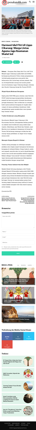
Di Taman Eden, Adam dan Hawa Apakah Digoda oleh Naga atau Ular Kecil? (16, 281)
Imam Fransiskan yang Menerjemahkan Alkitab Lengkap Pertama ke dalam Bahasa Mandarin (11, 399)
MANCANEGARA (16, 423)
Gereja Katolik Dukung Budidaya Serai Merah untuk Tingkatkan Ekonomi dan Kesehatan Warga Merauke (27, 200)
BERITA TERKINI (6, 41)
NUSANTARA (15, 41)
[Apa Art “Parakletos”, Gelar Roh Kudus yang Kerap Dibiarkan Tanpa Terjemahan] (28, 410)
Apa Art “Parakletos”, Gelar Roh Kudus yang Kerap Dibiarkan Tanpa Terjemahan (12, 411)
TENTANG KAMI (24, 425)
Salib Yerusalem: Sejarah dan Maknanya (13, 301)
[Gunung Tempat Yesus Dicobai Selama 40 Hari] (18, 314)
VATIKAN (23, 423)
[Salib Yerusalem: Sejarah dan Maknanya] (18, 295)
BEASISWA (23, 265)
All (18, 265)
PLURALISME (11, 425)
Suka (7, 332)
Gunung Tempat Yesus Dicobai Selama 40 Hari (16, 320)
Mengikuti (18, 332)
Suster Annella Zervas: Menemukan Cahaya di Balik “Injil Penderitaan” (9, 199)
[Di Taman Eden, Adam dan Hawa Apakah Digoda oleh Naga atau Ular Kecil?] (18, 276)
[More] (22, 62)
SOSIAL (28, 423)
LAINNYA (17, 425)
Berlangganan (7, 340)
